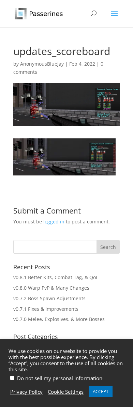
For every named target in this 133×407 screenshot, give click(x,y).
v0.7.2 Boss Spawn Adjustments (49, 298)
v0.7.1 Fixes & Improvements (45, 309)
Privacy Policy (26, 392)
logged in (53, 221)
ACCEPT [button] (100, 391)
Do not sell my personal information (59, 378)
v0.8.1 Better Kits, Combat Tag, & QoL (55, 277)
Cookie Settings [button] (66, 392)
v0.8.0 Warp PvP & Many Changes (51, 288)
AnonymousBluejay (42, 64)
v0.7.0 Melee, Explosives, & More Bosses (59, 319)
